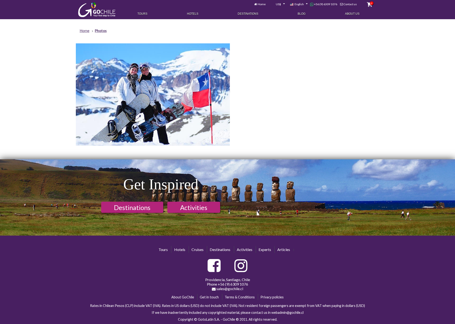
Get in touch (209, 297)
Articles (283, 249)
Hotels (192, 13)
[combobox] (277, 4)
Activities (193, 207)
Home (262, 4)
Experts (265, 249)
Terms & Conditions (240, 297)
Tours (142, 13)
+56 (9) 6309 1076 (325, 4)
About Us (352, 13)
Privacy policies (272, 297)
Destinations (248, 13)
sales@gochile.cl (229, 288)
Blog (301, 13)
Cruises (197, 249)
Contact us (350, 4)
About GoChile (182, 297)
